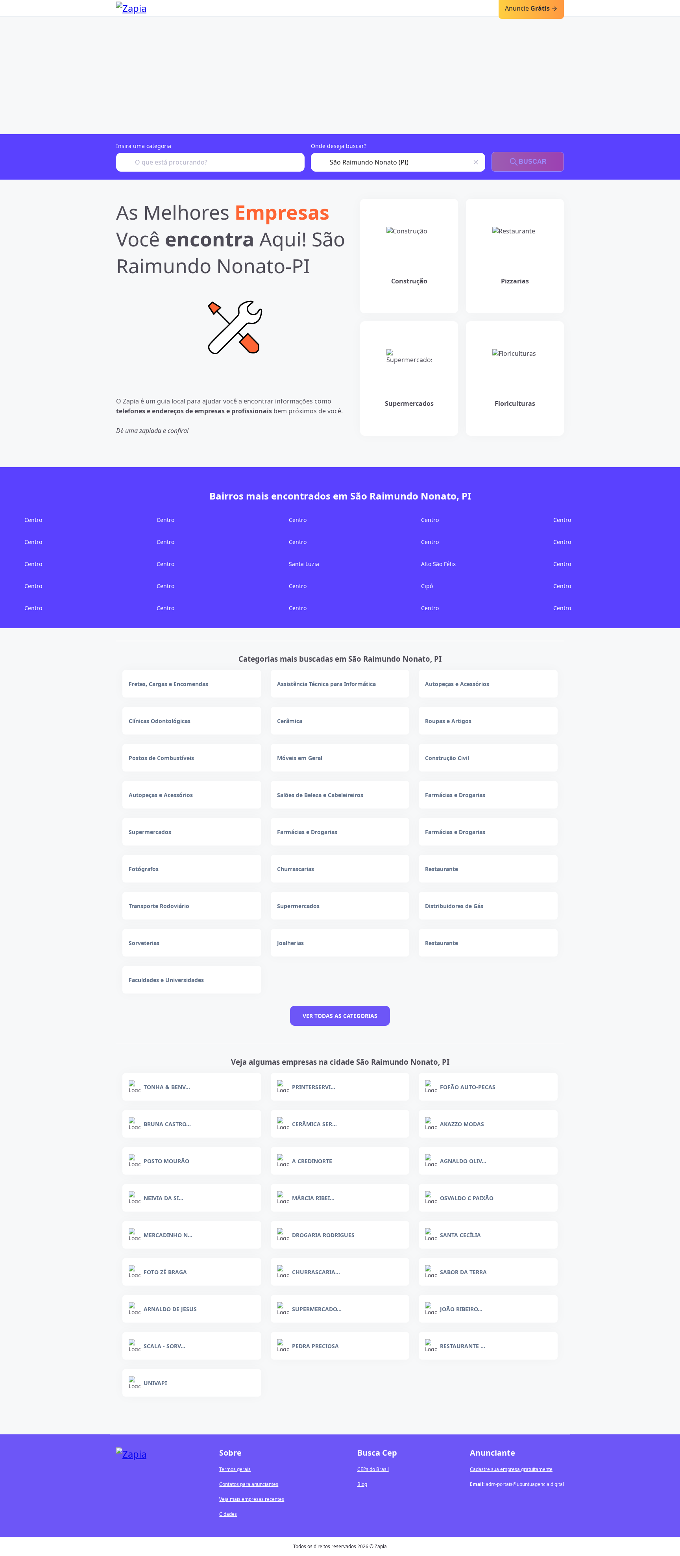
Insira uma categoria (143, 146)
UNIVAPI (155, 1383)
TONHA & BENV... (167, 1087)
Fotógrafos (144, 869)
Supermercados (150, 832)
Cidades (228, 1514)
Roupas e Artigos (448, 721)
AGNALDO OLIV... (463, 1161)
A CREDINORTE (312, 1161)
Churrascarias (295, 869)
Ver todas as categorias (340, 1015)
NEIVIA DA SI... (163, 1198)
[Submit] (125, 162)
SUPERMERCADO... (317, 1309)
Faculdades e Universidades (166, 980)
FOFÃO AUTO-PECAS (467, 1087)
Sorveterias (144, 943)
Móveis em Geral (299, 758)
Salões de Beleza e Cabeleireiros (320, 795)
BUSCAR (533, 161)
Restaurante (441, 869)
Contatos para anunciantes (248, 1484)
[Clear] (476, 162)
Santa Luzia (304, 564)
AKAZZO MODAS (462, 1124)
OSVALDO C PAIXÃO (466, 1198)
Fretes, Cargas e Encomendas (168, 684)
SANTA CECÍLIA (460, 1235)
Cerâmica (289, 721)
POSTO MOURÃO (166, 1161)
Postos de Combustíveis (161, 758)
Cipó (427, 586)
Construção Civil (447, 758)
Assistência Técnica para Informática (326, 684)
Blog (362, 1484)
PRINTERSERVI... (313, 1087)
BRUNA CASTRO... (167, 1124)
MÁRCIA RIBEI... (313, 1198)
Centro (33, 520)
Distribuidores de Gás (454, 906)
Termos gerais (235, 1469)
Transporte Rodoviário (159, 906)
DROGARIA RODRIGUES (323, 1235)
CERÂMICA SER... (314, 1124)
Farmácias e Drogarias (455, 795)
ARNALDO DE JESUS (170, 1309)
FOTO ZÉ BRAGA (165, 1272)
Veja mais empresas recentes (251, 1499)
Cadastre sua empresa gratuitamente (511, 1469)
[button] (234, 328)
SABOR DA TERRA (463, 1272)
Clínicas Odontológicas (159, 721)
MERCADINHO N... (168, 1235)
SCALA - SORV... (164, 1346)
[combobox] (210, 162)
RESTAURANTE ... (462, 1346)
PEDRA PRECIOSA (315, 1346)
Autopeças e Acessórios (457, 684)
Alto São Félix (438, 564)
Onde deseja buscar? (338, 146)
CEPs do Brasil (373, 1469)
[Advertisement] (340, 75)
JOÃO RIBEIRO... (461, 1309)
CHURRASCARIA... (316, 1272)
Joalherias (290, 943)
